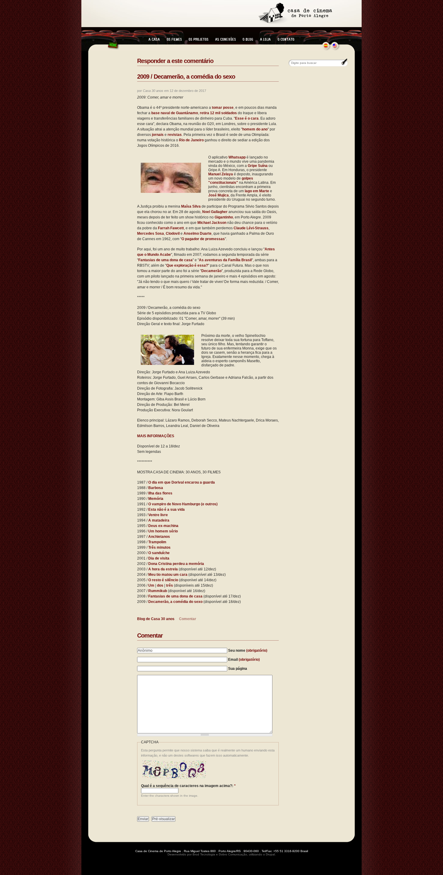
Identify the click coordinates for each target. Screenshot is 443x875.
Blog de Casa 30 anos (155, 619)
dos (160, 585)
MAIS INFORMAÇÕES (155, 436)
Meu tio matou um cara (167, 574)
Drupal (270, 854)
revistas (175, 135)
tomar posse (223, 107)
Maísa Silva (191, 206)
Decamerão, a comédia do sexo (175, 602)
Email (244, 659)
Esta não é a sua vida (166, 509)
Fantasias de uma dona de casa (165, 260)
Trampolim (157, 542)
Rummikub (157, 591)
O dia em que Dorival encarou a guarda (181, 482)
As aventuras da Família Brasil (225, 260)
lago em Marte (257, 191)
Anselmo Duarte (198, 233)
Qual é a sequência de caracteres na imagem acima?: (188, 786)
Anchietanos (159, 537)
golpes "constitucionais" (230, 180)
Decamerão (211, 271)
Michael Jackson (211, 223)
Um (151, 585)
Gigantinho (224, 217)
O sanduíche (159, 553)
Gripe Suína (258, 166)
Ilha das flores (160, 493)
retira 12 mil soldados (218, 113)
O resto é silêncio (163, 580)
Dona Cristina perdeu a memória (176, 564)
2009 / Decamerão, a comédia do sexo (186, 76)
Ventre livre (158, 515)
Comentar (187, 619)
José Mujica (218, 195)
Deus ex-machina (163, 526)
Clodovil (173, 233)
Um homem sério (163, 531)
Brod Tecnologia (204, 854)
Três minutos (159, 547)
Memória (155, 499)
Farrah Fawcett (171, 228)
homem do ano (255, 129)
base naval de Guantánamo (174, 113)
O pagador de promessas (203, 239)
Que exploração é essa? (187, 265)
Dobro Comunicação (233, 854)
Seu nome (247, 650)
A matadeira (158, 520)
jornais (158, 135)
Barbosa (155, 488)
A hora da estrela (163, 569)
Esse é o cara (247, 118)
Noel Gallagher (215, 212)
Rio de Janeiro (191, 140)
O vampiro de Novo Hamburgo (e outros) (183, 504)
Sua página (237, 668)
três (169, 585)
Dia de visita (158, 558)
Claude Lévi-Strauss (251, 228)
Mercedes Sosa (150, 233)
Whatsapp (237, 157)
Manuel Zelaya (220, 174)
